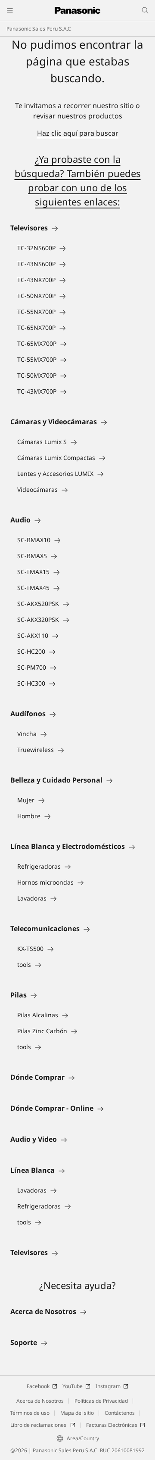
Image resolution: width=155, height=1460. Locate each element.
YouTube (72, 1386)
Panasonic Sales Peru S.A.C (38, 28)
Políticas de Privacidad (101, 1400)
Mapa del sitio (77, 1413)
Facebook (38, 1386)
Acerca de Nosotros (40, 1400)
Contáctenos (120, 1413)
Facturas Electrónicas (111, 1425)
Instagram (108, 1386)
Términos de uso (30, 1413)
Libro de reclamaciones (39, 1425)
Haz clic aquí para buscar (77, 133)
